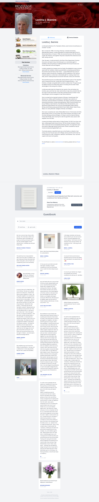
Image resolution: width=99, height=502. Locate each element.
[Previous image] (16, 367)
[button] (25, 367)
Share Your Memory (76, 205)
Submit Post (78, 227)
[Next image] (35, 367)
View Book (50, 192)
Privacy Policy (45, 496)
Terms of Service (53, 496)
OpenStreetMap (51, 498)
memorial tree (59, 142)
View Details (25, 71)
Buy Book (58, 192)
